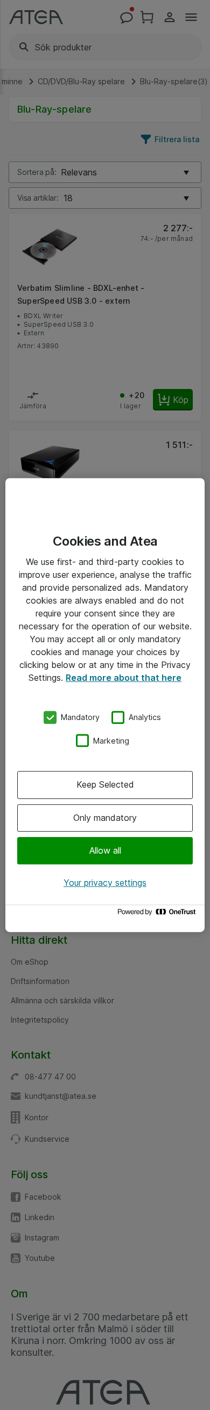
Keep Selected (105, 784)
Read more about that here (123, 677)
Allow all (105, 850)
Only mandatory (105, 817)
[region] (105, 705)
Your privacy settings (105, 882)
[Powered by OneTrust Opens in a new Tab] (158, 914)
